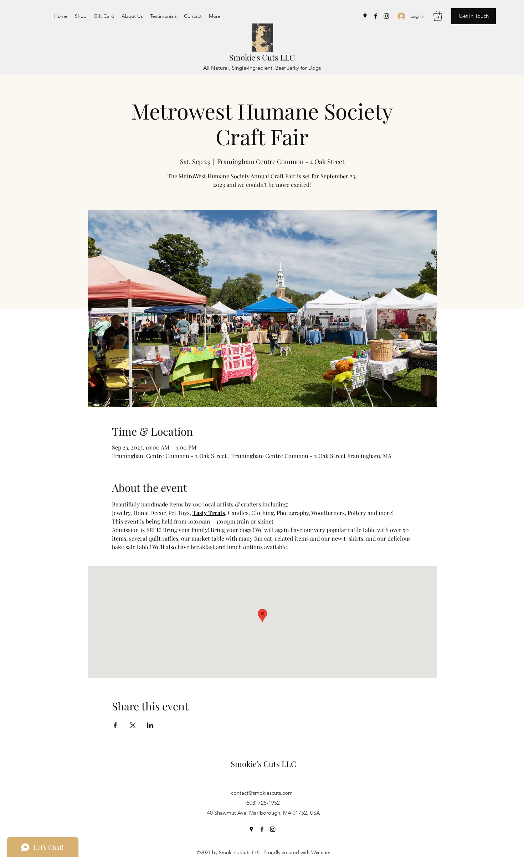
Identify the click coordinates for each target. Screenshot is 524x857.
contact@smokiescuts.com (262, 792)
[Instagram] (386, 16)
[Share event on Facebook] (115, 725)
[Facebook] (375, 16)
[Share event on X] (132, 725)
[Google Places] (365, 16)
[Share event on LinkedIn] (150, 725)
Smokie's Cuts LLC (262, 57)
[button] (437, 16)
